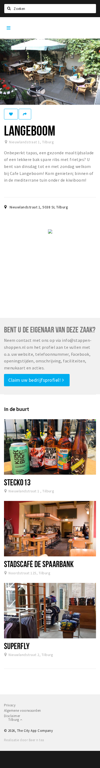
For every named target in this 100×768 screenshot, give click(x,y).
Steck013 (17, 482)
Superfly (17, 645)
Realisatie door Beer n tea (24, 740)
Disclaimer (12, 716)
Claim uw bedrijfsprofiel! (35, 380)
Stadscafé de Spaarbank (39, 563)
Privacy (9, 705)
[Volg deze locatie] (11, 114)
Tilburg (14, 719)
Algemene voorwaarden (22, 710)
